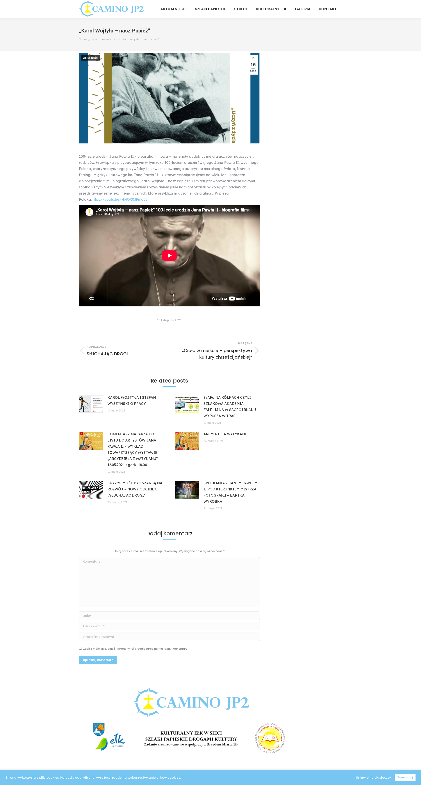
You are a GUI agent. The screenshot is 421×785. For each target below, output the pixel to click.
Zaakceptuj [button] (405, 777)
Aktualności (90, 57)
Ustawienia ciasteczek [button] (373, 778)
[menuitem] (173, 9)
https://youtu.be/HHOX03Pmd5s (119, 199)
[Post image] (91, 404)
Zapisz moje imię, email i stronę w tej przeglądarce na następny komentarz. (135, 648)
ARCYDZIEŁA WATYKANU (225, 434)
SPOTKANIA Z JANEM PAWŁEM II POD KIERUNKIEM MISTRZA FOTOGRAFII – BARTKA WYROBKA (230, 492)
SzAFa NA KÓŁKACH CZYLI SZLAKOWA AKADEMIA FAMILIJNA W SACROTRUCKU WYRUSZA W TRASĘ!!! (229, 406)
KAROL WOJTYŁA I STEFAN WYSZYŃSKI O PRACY (131, 400)
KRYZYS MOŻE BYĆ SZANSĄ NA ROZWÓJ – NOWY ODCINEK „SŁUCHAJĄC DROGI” (134, 489)
